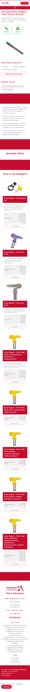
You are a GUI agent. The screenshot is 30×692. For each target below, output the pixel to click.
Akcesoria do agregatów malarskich (13, 86)
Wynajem (15, 660)
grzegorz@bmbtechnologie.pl (15, 610)
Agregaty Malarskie (6, 18)
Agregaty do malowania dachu (15, 641)
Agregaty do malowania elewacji (15, 627)
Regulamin (19, 684)
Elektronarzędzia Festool (15, 651)
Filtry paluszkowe (12, 19)
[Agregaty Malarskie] (5, 3)
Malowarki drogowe (16, 633)
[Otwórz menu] (15, 7)
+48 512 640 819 (24, 3)
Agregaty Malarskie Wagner (16, 647)
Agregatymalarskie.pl (19, 669)
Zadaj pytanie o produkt (14, 74)
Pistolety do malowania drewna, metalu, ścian (15, 639)
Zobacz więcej (15, 226)
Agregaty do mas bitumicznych (16, 631)
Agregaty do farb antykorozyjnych (16, 637)
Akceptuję (6, 687)
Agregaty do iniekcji (15, 635)
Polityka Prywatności (7, 684)
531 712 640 (7, 32)
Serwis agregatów (16, 662)
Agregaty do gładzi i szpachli (15, 629)
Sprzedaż (15, 658)
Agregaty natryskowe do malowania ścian (16, 625)
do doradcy (17, 32)
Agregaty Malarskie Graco (15, 649)
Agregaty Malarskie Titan (15, 645)
